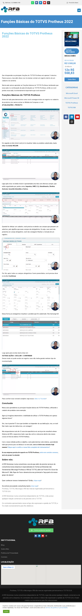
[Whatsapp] (32, 2)
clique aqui (37, 480)
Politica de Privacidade (9, 553)
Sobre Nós (5, 549)
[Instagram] (48, 2)
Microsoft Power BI (71, 98)
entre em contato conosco (49, 452)
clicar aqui (34, 486)
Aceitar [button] (6, 611)
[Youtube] (44, 2)
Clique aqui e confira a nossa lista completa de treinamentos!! (29, 447)
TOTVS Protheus (72, 103)
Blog (2, 545)
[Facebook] (36, 2)
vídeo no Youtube (40, 399)
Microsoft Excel (72, 93)
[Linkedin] (40, 2)
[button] (79, 10)
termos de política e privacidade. (57, 608)
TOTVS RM (72, 107)
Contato (4, 557)
